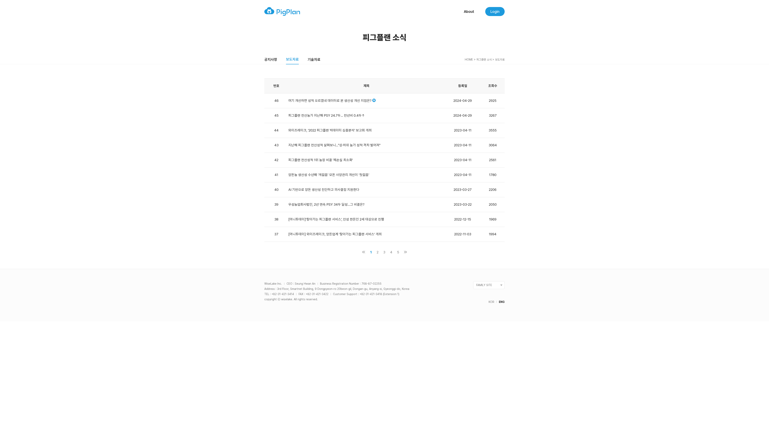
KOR (491, 302)
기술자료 (314, 59)
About (469, 11)
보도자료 (292, 59)
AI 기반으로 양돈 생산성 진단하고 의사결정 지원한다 (323, 190)
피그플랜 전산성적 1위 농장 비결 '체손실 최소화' (320, 160)
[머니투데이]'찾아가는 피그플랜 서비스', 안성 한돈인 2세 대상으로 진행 (336, 219)
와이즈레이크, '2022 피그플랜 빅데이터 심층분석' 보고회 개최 (330, 130)
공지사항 (270, 59)
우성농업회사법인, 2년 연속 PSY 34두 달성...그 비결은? (326, 204)
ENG (502, 302)
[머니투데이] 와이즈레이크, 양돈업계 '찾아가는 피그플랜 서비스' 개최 (335, 234)
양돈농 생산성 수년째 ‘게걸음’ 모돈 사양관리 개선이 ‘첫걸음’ (328, 175)
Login (494, 11)
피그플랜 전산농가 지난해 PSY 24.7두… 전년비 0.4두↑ (326, 115)
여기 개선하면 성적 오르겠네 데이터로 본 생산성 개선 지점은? (329, 101)
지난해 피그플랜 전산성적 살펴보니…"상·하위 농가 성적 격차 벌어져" (334, 145)
